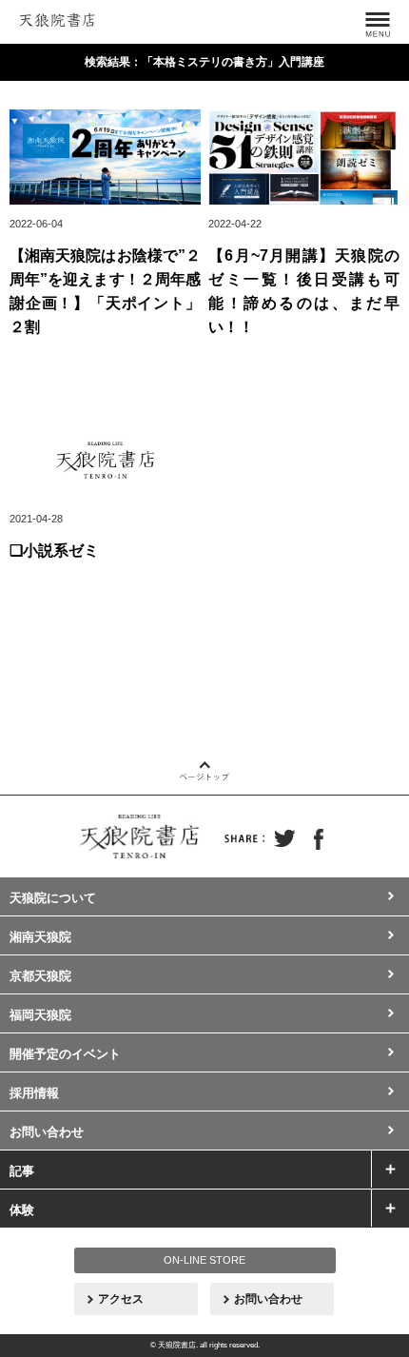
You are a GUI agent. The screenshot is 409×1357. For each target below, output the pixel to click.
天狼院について (53, 898)
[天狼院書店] (57, 17)
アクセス (121, 1299)
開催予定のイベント (65, 1054)
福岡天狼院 (40, 1015)
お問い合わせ (47, 1132)
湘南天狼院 (40, 937)
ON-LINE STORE (204, 1260)
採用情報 (34, 1093)
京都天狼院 (40, 976)
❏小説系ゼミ (54, 550)
